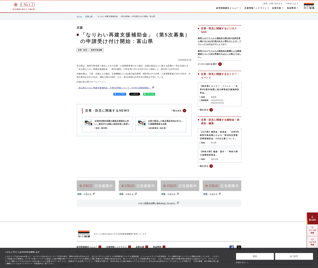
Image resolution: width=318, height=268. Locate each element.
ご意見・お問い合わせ (271, 3)
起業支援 (140, 247)
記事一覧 (89, 16)
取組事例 (157, 247)
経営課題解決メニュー (87, 247)
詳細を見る (241, 262)
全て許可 (294, 256)
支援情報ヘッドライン (116, 247)
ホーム (79, 16)
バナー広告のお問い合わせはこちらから (157, 203)
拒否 (255, 256)
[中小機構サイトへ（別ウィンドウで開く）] (309, 6)
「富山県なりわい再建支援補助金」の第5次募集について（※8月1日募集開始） (114, 88)
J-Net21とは (291, 3)
